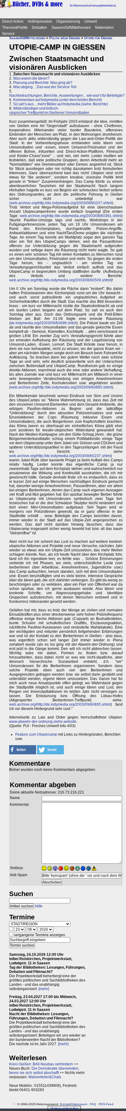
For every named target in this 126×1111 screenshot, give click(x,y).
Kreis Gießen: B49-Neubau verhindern (41, 1064)
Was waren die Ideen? (31, 78)
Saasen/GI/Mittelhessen (71, 27)
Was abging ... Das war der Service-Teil (44, 87)
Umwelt (90, 21)
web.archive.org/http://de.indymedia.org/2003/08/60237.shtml (60, 456)
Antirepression (40, 21)
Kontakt (65, 1104)
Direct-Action (13, 21)
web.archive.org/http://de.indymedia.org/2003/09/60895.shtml (61, 387)
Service (8, 34)
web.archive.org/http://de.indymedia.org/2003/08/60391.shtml (70, 216)
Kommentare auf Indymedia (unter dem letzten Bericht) (57, 100)
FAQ (93, 1104)
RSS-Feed (106, 1104)
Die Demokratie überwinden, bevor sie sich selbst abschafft (44, 1070)
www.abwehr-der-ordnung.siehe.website (42, 721)
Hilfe (39, 906)
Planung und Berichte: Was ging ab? (42, 83)
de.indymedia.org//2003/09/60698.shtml (43, 323)
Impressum (79, 1104)
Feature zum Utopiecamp (36, 734)
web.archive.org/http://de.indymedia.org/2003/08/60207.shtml (61, 203)
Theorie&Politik (15, 27)
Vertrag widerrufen (64, 1108)
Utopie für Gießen (98, 38)
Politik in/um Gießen (64, 38)
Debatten (39, 27)
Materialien (104, 27)
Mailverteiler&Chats (44, 1077)
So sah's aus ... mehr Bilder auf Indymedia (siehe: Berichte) (60, 104)
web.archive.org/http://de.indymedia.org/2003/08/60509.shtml (60, 280)
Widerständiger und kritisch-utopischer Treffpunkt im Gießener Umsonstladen (49, 110)
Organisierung (68, 21)
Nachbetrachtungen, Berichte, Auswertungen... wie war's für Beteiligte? (67, 95)
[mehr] (44, 989)
